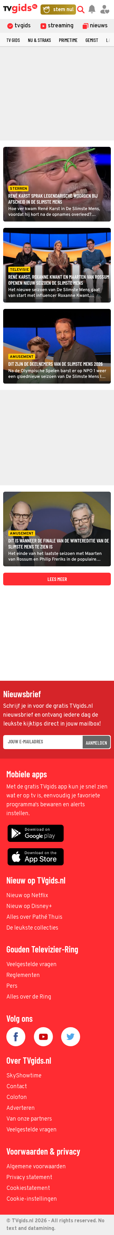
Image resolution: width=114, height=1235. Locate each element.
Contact (16, 1086)
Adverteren (20, 1108)
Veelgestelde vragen (31, 964)
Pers (11, 986)
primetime (68, 40)
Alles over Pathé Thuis (34, 917)
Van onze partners (29, 1119)
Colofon (16, 1097)
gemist (92, 40)
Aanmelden (96, 743)
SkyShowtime (23, 1076)
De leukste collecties (32, 928)
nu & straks (39, 40)
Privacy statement (29, 1177)
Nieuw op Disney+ (29, 906)
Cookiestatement (28, 1188)
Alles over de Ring (28, 997)
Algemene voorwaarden (36, 1166)
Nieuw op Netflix (27, 895)
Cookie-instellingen (31, 1199)
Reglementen (23, 975)
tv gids (13, 40)
